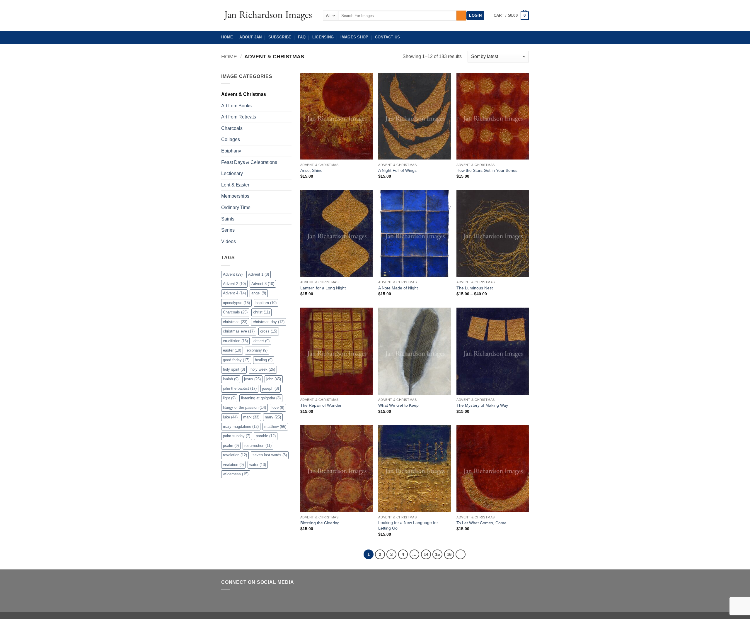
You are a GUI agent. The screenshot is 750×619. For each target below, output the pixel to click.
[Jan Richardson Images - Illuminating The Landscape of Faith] (267, 15)
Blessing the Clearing (320, 522)
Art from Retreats (238, 116)
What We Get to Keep (398, 405)
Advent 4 (234, 293)
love (278, 407)
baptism (266, 303)
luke (230, 417)
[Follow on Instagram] (235, 599)
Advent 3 (262, 283)
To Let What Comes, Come (481, 522)
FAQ (302, 37)
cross (268, 331)
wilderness (235, 474)
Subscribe (279, 37)
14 (426, 554)
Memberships (235, 196)
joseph (270, 388)
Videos (228, 241)
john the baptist (240, 388)
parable (266, 436)
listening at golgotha (261, 398)
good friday (236, 360)
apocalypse (236, 303)
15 (437, 554)
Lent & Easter (235, 184)
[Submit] (461, 16)
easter (232, 350)
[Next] (461, 554)
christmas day (268, 322)
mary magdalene (241, 426)
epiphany (257, 350)
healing (263, 360)
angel (258, 293)
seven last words (270, 455)
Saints (227, 218)
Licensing (323, 37)
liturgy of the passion (244, 407)
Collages (230, 139)
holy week (262, 369)
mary (273, 417)
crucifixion (235, 341)
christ (261, 312)
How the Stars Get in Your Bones (486, 170)
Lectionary (232, 173)
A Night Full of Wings (397, 170)
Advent (233, 274)
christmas (235, 322)
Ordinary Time (235, 207)
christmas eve (239, 331)
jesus (252, 379)
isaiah (230, 379)
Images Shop (354, 37)
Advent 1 (258, 274)
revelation (235, 455)
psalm (231, 445)
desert (261, 341)
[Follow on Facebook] (226, 599)
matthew (275, 426)
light (229, 398)
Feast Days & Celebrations (249, 162)
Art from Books (236, 105)
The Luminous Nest (474, 288)
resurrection (258, 445)
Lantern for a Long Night (323, 288)
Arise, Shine (311, 170)
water (257, 464)
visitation (233, 464)
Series (228, 230)
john (273, 379)
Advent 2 (234, 283)
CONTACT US (387, 37)
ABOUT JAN (250, 37)
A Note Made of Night (398, 288)
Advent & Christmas (243, 94)
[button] (475, 16)
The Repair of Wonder (321, 405)
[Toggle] (288, 230)
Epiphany (231, 150)
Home (227, 37)
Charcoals (232, 128)
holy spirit (234, 369)
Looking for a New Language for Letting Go (408, 525)
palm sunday (236, 436)
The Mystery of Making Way (482, 405)
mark (251, 417)
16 (449, 554)
